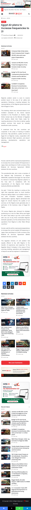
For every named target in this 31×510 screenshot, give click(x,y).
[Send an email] (14, 35)
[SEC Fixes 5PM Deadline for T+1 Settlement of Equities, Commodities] (8, 343)
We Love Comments (15, 363)
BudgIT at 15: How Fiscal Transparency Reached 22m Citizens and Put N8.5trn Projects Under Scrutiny (20, 422)
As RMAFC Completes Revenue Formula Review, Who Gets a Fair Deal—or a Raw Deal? (21, 431)
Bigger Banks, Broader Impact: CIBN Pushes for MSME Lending (23, 350)
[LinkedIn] (12, 283)
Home (4, 18)
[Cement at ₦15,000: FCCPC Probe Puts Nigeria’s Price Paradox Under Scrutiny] (5, 65)
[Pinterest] (20, 283)
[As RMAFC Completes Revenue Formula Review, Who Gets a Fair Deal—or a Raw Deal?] (5, 86)
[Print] (12, 287)
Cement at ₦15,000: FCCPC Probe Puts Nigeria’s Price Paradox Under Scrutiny (20, 65)
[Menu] (2, 14)
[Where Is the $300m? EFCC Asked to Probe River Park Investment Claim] (23, 322)
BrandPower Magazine (8, 35)
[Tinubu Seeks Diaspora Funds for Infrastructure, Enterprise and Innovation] (23, 302)
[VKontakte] (4, 287)
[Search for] (29, 14)
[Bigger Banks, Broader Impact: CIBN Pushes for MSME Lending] (23, 343)
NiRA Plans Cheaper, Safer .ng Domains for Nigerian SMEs (7, 308)
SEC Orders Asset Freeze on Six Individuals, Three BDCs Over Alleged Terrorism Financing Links (7, 331)
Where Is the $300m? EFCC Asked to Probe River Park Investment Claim (22, 329)
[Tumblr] (16, 283)
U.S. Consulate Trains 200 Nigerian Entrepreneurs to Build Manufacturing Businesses (19, 490)
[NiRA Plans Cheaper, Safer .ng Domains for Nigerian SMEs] (8, 302)
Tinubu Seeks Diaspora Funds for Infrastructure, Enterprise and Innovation (22, 310)
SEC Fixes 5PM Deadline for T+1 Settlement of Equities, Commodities (6, 352)
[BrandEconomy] (15, 14)
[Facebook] (4, 283)
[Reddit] (24, 283)
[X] (8, 283)
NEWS (8, 18)
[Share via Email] (8, 287)
